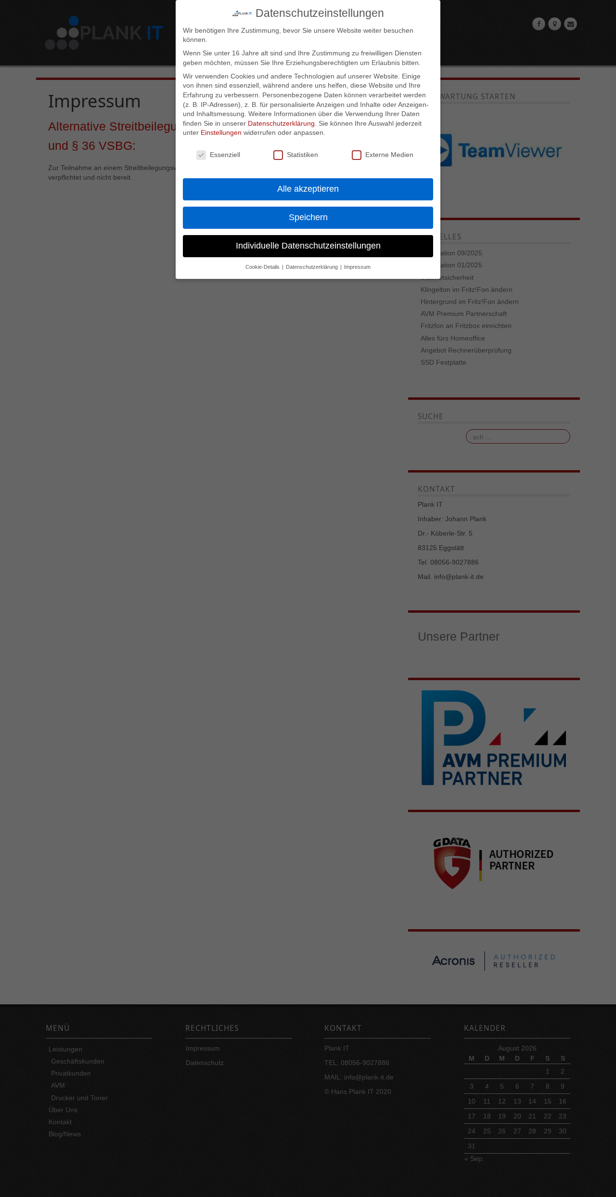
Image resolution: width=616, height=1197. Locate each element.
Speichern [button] (308, 217)
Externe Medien (389, 154)
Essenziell (225, 154)
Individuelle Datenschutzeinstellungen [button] (308, 245)
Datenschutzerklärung (281, 123)
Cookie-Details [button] (263, 267)
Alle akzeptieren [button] (308, 189)
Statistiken (302, 154)
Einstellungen (221, 132)
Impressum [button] (357, 267)
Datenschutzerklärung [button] (312, 267)
